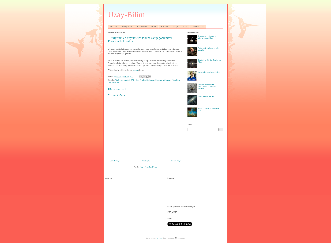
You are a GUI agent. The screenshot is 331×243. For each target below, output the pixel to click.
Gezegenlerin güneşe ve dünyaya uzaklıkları (207, 37)
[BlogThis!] (142, 76)
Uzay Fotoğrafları (198, 26)
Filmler (153, 26)
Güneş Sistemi (127, 26)
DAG (132, 80)
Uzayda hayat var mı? (206, 96)
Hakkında (164, 26)
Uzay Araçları (142, 26)
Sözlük (184, 26)
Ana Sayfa (114, 26)
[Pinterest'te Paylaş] (149, 76)
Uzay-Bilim (126, 14)
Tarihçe (175, 26)
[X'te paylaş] (145, 76)
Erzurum (158, 80)
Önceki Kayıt (176, 161)
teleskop (115, 83)
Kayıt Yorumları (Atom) (148, 167)
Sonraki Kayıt (115, 161)
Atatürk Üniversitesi (122, 80)
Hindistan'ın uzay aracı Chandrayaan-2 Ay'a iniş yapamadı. (207, 86)
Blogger (160, 238)
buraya (135, 70)
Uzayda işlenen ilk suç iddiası (209, 72)
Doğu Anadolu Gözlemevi (145, 80)
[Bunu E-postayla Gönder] (140, 76)
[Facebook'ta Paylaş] (147, 76)
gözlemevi (166, 80)
